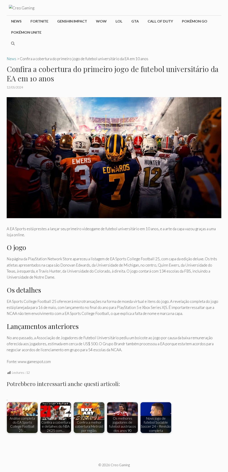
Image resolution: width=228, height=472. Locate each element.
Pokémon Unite (26, 32)
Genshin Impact (72, 21)
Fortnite (39, 21)
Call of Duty (160, 21)
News (16, 21)
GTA (135, 21)
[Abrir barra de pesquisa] (13, 43)
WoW (101, 21)
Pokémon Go (194, 21)
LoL (119, 21)
